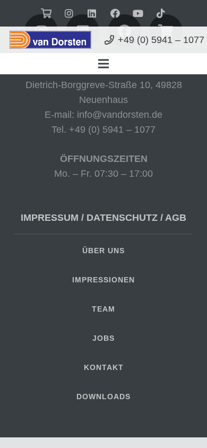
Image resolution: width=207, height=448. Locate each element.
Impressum (50, 217)
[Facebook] (115, 13)
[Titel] (160, 13)
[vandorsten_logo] (50, 40)
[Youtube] (138, 13)
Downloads (103, 396)
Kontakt (104, 367)
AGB (175, 217)
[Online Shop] (46, 13)
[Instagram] (69, 13)
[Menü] (104, 63)
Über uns (103, 250)
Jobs (103, 338)
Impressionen (103, 279)
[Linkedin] (91, 13)
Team (103, 309)
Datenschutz (122, 217)
